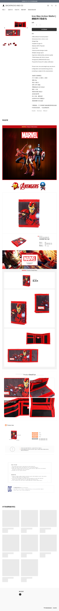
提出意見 (55, 607)
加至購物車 (44, 29)
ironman (40, 110)
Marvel (45, 110)
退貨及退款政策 (32, 9)
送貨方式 (10, 9)
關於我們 (23, 9)
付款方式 (17, 9)
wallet (33, 110)
